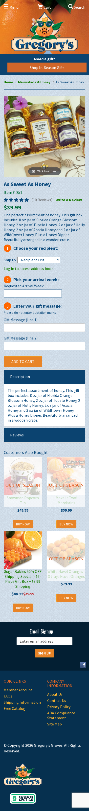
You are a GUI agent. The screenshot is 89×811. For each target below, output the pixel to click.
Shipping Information (22, 702)
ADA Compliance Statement (61, 715)
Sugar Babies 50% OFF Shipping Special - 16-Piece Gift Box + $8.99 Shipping (23, 579)
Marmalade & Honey (34, 82)
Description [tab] (20, 376)
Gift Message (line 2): (21, 338)
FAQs (8, 696)
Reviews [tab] (17, 434)
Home (8, 82)
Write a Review (69, 199)
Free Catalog (14, 708)
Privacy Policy (58, 706)
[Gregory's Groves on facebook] (81, 664)
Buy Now (23, 524)
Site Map (54, 723)
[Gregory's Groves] (44, 32)
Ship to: (10, 259)
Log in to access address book (28, 268)
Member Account (18, 689)
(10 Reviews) (41, 199)
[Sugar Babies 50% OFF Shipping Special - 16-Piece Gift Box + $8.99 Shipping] (23, 550)
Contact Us (56, 700)
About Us (55, 694)
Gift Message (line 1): (21, 319)
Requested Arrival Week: (24, 285)
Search (79, 7)
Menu (14, 7)
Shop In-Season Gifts (47, 67)
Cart (47, 7)
